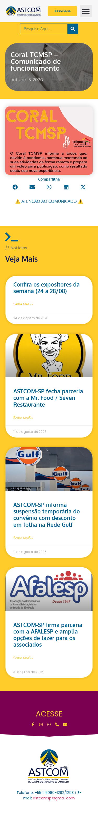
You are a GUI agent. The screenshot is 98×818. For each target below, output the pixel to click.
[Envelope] (65, 724)
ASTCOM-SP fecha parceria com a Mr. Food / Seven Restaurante (48, 398)
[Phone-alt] (57, 724)
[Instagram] (41, 724)
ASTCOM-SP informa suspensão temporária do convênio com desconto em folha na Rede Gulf (46, 514)
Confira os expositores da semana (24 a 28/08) (46, 287)
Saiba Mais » (23, 304)
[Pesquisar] (72, 29)
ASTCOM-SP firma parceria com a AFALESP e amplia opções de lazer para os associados (47, 634)
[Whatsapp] (49, 724)
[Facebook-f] (33, 724)
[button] (86, 11)
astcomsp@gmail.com (54, 798)
